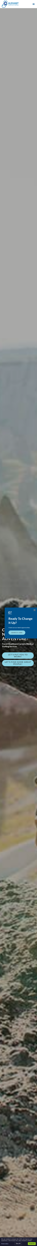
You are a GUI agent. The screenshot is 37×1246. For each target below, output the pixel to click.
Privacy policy (4, 1243)
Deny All (18, 1243)
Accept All (31, 1243)
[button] (33, 4)
